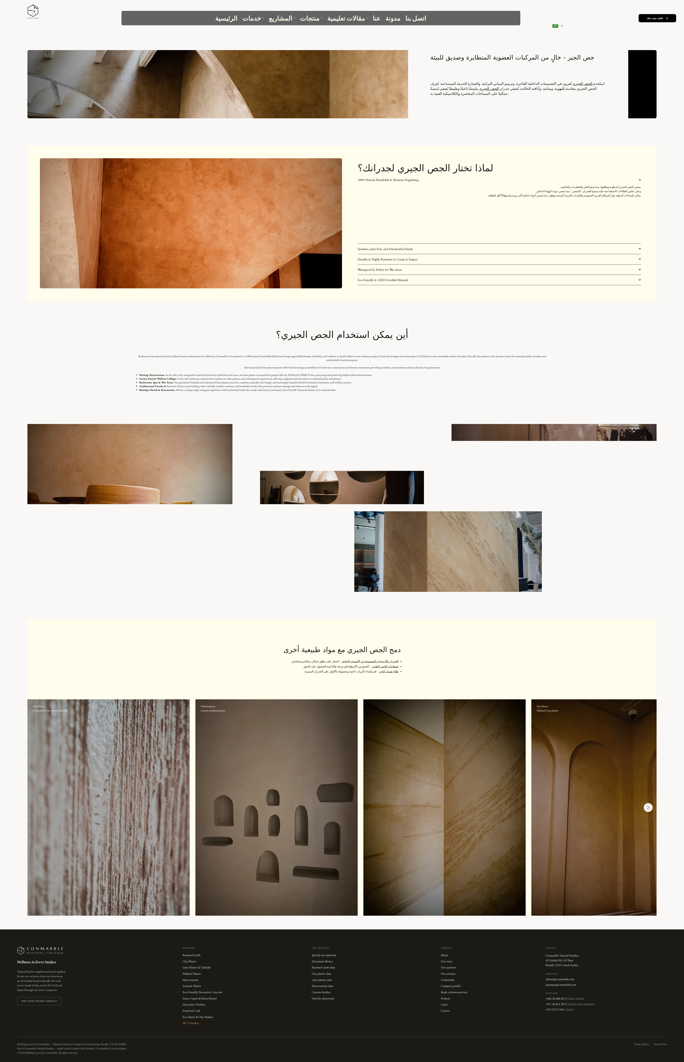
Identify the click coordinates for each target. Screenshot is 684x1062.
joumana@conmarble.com (561, 985)
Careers (445, 1011)
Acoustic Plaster (192, 986)
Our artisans (448, 974)
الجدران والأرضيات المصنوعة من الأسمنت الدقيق (370, 661)
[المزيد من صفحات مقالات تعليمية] (367, 18)
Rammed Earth (192, 955)
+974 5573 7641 (560, 1009)
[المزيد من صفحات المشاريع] (294, 18)
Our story (446, 961)
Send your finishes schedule (39, 1001)
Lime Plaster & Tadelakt (197, 967)
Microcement (190, 980)
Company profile (451, 986)
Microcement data (322, 986)
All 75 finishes (191, 1023)
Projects (445, 998)
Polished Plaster (192, 974)
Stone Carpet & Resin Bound (200, 998)
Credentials (447, 980)
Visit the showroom (323, 998)
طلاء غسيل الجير (388, 671)
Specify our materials (324, 955)
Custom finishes (321, 992)
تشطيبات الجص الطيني (385, 666)
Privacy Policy (641, 1044)
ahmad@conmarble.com (560, 979)
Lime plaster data (322, 980)
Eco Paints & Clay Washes (198, 1017)
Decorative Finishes (194, 1004)
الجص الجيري (582, 83)
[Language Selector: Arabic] (557, 26)
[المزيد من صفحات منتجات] (321, 18)
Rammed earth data (323, 967)
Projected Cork (191, 1011)
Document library (322, 961)
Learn (444, 1004)
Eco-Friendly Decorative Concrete (202, 992)
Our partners (448, 967)
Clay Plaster (189, 961)
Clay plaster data (321, 974)
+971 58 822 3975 (570, 1004)
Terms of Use (660, 1044)
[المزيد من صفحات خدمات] (263, 18)
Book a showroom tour (454, 992)
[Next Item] (648, 807)
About (444, 955)
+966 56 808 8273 (565, 999)
